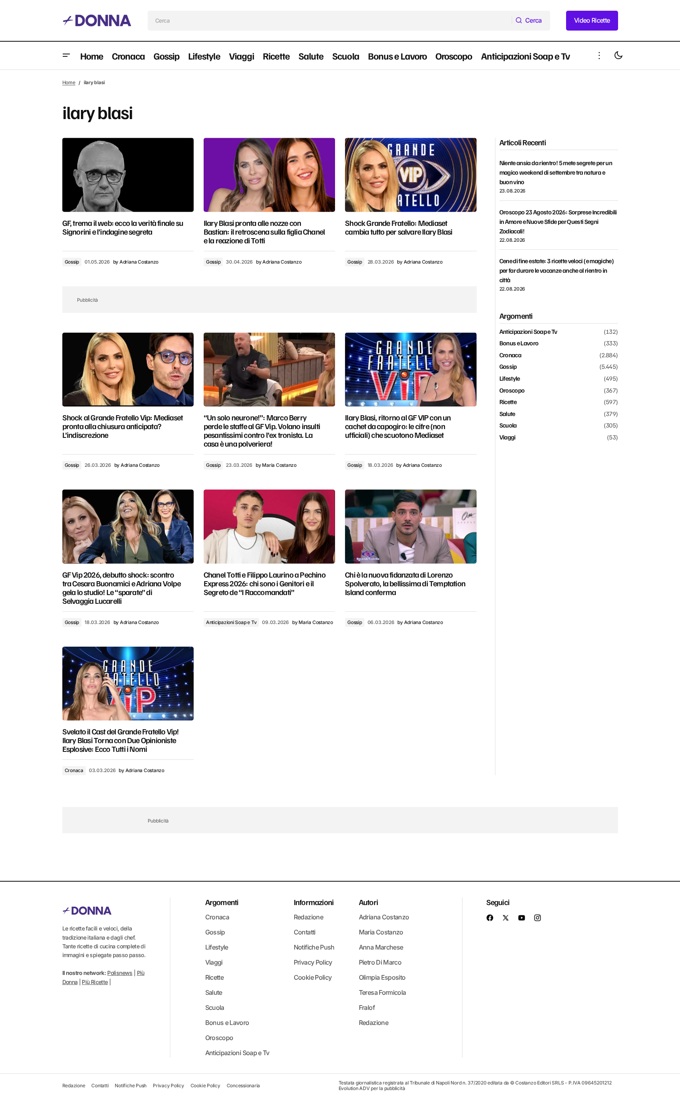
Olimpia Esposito (382, 977)
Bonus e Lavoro (519, 343)
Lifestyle (509, 378)
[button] (66, 55)
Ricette (508, 402)
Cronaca (74, 770)
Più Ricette (95, 982)
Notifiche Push (314, 947)
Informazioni (313, 902)
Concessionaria (243, 1085)
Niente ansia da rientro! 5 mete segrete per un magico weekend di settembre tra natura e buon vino (556, 172)
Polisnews (119, 972)
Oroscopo (512, 390)
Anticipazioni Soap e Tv (231, 622)
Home (68, 82)
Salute (507, 414)
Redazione (308, 917)
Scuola (508, 425)
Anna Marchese (381, 947)
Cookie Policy (313, 977)
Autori (368, 902)
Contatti (305, 932)
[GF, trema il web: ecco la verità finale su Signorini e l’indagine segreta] (128, 175)
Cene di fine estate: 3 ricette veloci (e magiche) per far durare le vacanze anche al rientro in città (556, 270)
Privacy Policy (313, 962)
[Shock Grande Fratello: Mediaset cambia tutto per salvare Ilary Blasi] (410, 175)
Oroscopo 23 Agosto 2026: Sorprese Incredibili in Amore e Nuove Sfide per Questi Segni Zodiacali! (558, 221)
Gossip (72, 262)
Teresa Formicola (382, 992)
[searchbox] (330, 20)
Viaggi (507, 437)
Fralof (367, 1007)
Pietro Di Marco (380, 962)
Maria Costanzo (381, 932)
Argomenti (222, 902)
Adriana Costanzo (384, 917)
